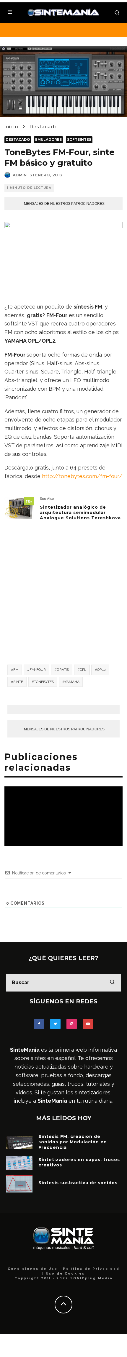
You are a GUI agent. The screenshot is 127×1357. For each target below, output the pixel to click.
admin (20, 175)
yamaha (72, 682)
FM (16, 670)
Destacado (18, 140)
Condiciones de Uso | (35, 1269)
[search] (112, 983)
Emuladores (48, 140)
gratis (63, 670)
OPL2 (101, 670)
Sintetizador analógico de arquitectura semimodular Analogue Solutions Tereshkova (80, 513)
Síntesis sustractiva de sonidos (78, 1182)
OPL (83, 670)
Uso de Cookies (65, 1273)
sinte (18, 682)
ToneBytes (44, 682)
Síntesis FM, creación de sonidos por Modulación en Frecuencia (72, 1142)
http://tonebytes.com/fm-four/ (82, 476)
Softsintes (79, 140)
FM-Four (38, 670)
